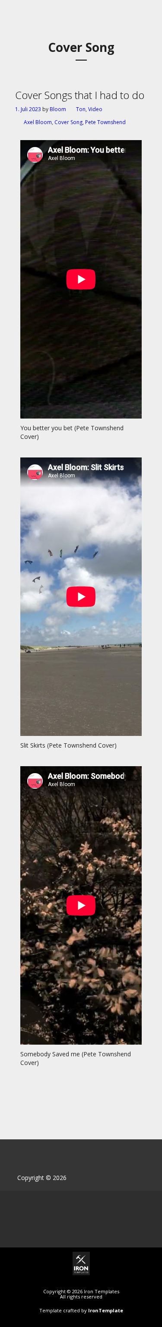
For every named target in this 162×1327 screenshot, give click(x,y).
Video (95, 109)
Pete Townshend (105, 122)
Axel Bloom (38, 122)
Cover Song (68, 122)
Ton (81, 109)
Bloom (58, 109)
